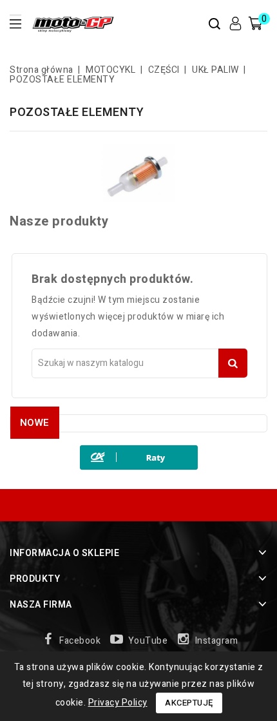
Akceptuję (189, 703)
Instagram (216, 641)
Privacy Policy (118, 702)
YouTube (148, 641)
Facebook (79, 641)
